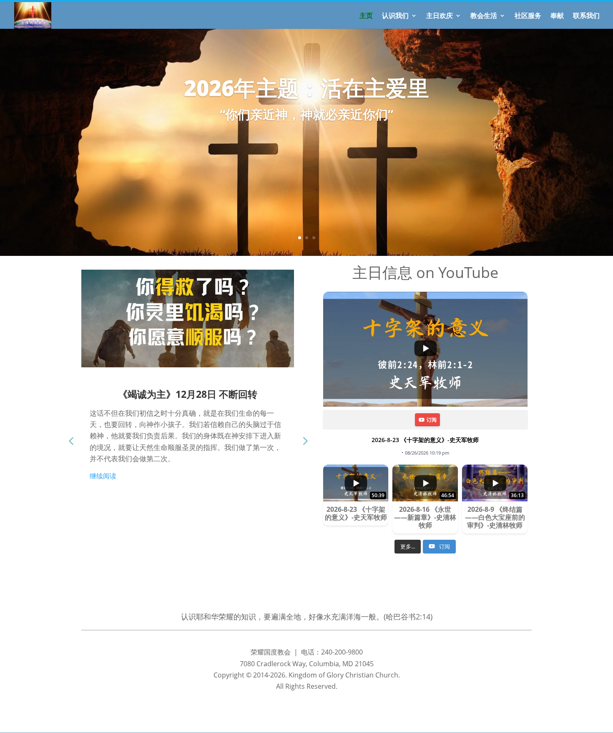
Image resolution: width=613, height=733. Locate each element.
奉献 (557, 16)
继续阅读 (134, 487)
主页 (366, 16)
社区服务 (528, 16)
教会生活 (483, 16)
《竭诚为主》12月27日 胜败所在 (219, 394)
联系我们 (586, 16)
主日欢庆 (439, 16)
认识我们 (395, 16)
